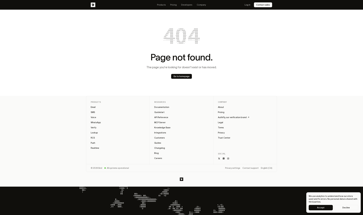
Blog (156, 153)
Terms (221, 127)
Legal (220, 122)
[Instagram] (228, 158)
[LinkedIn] (223, 158)
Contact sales (263, 5)
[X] (219, 158)
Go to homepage (181, 76)
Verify (93, 127)
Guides (157, 143)
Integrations (160, 133)
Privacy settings (232, 168)
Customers (159, 138)
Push (93, 143)
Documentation (161, 107)
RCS (93, 138)
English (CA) (266, 168)
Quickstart (159, 112)
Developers (186, 5)
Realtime (95, 148)
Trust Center (224, 138)
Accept (321, 207)
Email (93, 107)
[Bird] (93, 5)
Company (201, 5)
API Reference (161, 117)
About (221, 107)
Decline (346, 207)
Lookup (94, 133)
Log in (247, 5)
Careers (158, 158)
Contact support (250, 168)
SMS (93, 112)
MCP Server (159, 122)
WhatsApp (96, 122)
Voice (93, 117)
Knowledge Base (162, 127)
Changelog (159, 148)
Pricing (173, 5)
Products (161, 5)
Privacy (221, 133)
